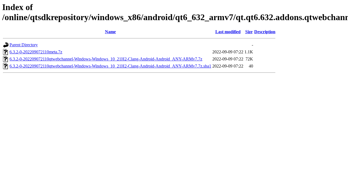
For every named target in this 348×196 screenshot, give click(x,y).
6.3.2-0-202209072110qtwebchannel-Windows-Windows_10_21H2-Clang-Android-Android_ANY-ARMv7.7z (106, 59)
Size (249, 31)
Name (110, 31)
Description (264, 31)
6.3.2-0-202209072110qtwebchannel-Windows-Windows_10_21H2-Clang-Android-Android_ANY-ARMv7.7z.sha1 (110, 66)
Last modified (228, 31)
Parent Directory (24, 44)
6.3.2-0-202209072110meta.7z (36, 52)
